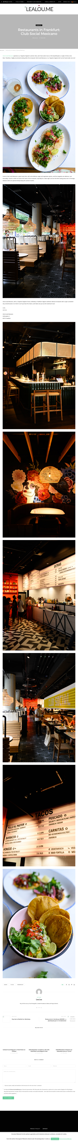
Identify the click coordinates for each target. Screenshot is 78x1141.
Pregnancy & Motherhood (34, 1)
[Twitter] (69, 985)
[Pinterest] (71, 985)
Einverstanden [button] (55, 1138)
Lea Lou (39, 999)
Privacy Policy (35, 1128)
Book (59, 1)
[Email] (74, 985)
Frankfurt (39, 25)
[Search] (71, 1)
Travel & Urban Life (50, 1)
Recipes (10, 1)
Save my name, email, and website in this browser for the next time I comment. (23, 1085)
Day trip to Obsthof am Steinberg (21, 1019)
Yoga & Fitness (20, 1)
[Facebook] (66, 985)
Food (12, 984)
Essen (5, 984)
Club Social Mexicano (8, 56)
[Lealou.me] (39, 9)
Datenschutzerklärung (15, 1089)
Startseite (2, 50)
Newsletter (66, 1)
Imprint (45, 1128)
